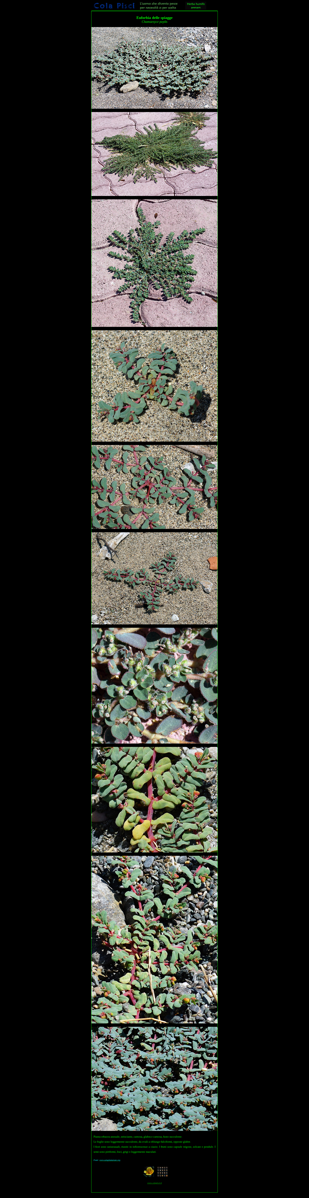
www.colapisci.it (154, 1183)
